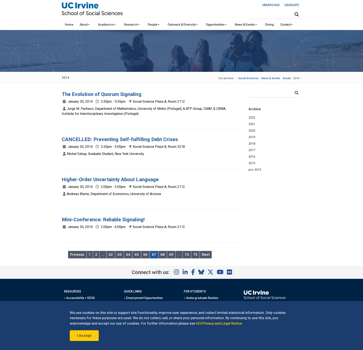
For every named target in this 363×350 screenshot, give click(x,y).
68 (162, 254)
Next (206, 254)
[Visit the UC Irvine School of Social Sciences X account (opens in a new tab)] (210, 272)
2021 (252, 124)
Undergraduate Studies (201, 298)
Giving (269, 24)
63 (119, 254)
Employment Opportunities (144, 298)
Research (131, 24)
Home (69, 24)
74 (187, 254)
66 (145, 254)
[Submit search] (296, 14)
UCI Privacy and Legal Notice (219, 323)
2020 (252, 130)
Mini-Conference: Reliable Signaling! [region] (103, 220)
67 (154, 254)
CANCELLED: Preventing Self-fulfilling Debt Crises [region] (120, 139)
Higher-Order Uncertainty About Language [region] (110, 179)
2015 (252, 163)
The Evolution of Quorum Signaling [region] (101, 94)
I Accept (84, 336)
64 (128, 254)
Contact (285, 24)
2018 (252, 143)
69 (171, 254)
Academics (106, 24)
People (153, 24)
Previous (77, 254)
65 (137, 254)
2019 (252, 137)
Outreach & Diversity (182, 24)
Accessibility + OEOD (80, 298)
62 (111, 254)
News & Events (245, 24)
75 (195, 254)
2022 (252, 117)
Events (287, 78)
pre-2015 (255, 169)
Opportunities (215, 24)
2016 (252, 156)
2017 (252, 150)
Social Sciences (248, 78)
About (84, 24)
